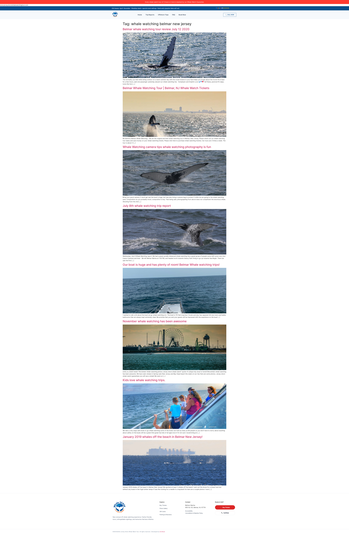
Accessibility (189, 511)
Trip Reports (150, 15)
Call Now (226, 513)
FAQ (173, 15)
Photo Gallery (164, 508)
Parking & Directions (166, 514)
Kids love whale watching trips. (144, 380)
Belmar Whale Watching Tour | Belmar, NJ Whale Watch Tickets (166, 88)
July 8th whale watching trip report (147, 206)
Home (140, 15)
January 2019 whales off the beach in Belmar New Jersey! (162, 437)
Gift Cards (163, 511)
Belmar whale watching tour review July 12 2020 (156, 29)
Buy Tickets (163, 505)
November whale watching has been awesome (155, 321)
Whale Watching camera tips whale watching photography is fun (167, 147)
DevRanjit (162, 531)
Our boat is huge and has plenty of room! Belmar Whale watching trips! (171, 264)
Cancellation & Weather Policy (194, 513)
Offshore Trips (163, 15)
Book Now (182, 15)
